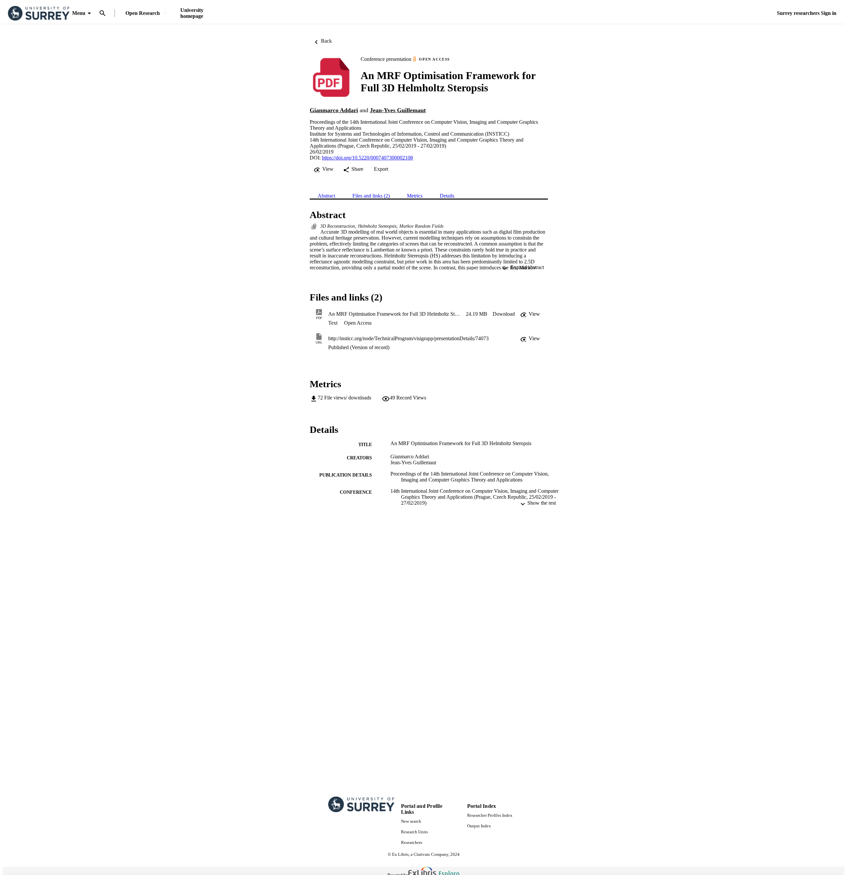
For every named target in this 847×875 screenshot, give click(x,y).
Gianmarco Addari (334, 110)
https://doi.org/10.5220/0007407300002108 (367, 158)
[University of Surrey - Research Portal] (38, 13)
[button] (503, 314)
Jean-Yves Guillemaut (398, 110)
